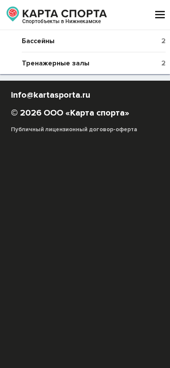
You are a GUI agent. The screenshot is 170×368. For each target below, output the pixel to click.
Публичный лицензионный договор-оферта (74, 129)
